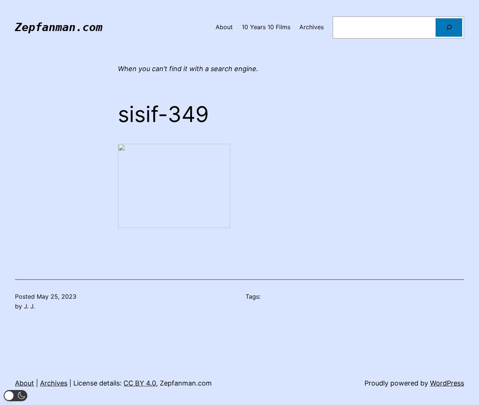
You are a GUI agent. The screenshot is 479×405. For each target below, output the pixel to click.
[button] (15, 395)
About (24, 383)
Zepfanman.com (59, 27)
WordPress (447, 383)
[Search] (449, 27)
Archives (53, 383)
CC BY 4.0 (139, 383)
